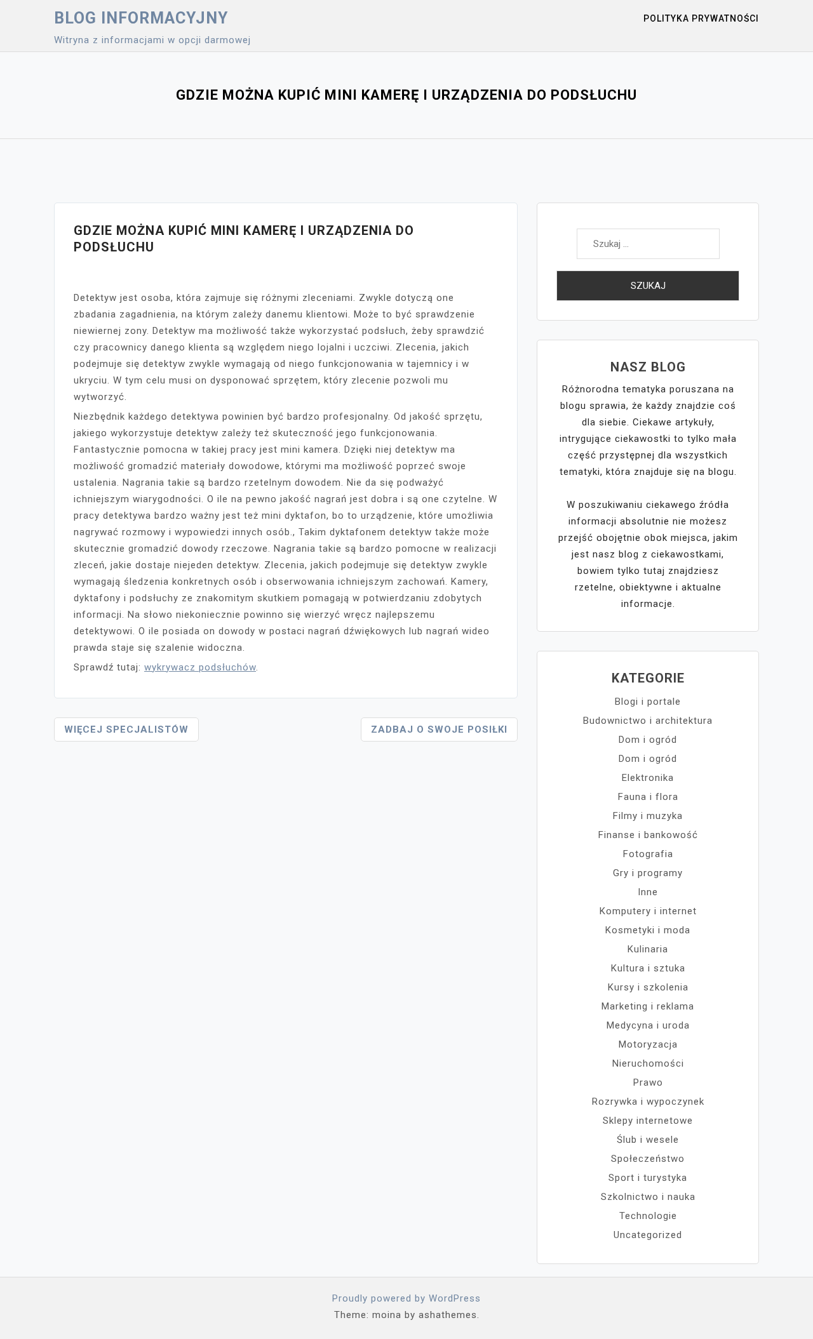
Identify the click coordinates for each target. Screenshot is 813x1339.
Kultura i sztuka (648, 968)
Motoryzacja (648, 1044)
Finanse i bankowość (648, 835)
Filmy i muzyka (648, 816)
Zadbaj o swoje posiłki (439, 729)
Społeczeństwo (648, 1158)
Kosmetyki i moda (647, 930)
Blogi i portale (648, 701)
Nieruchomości (648, 1063)
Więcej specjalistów (126, 729)
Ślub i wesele (648, 1139)
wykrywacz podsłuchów (200, 667)
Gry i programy (648, 873)
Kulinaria (648, 949)
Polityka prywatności (701, 18)
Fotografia (648, 854)
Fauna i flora (648, 797)
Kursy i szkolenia (648, 987)
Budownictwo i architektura (648, 720)
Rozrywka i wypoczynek (648, 1101)
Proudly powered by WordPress (406, 1298)
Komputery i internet (648, 911)
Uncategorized (648, 1235)
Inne (648, 892)
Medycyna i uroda (648, 1025)
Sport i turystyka (647, 1177)
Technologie (648, 1216)
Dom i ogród (648, 739)
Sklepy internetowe (648, 1120)
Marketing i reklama (647, 1006)
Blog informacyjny (141, 18)
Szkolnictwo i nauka (648, 1196)
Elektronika (648, 777)
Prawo (648, 1082)
